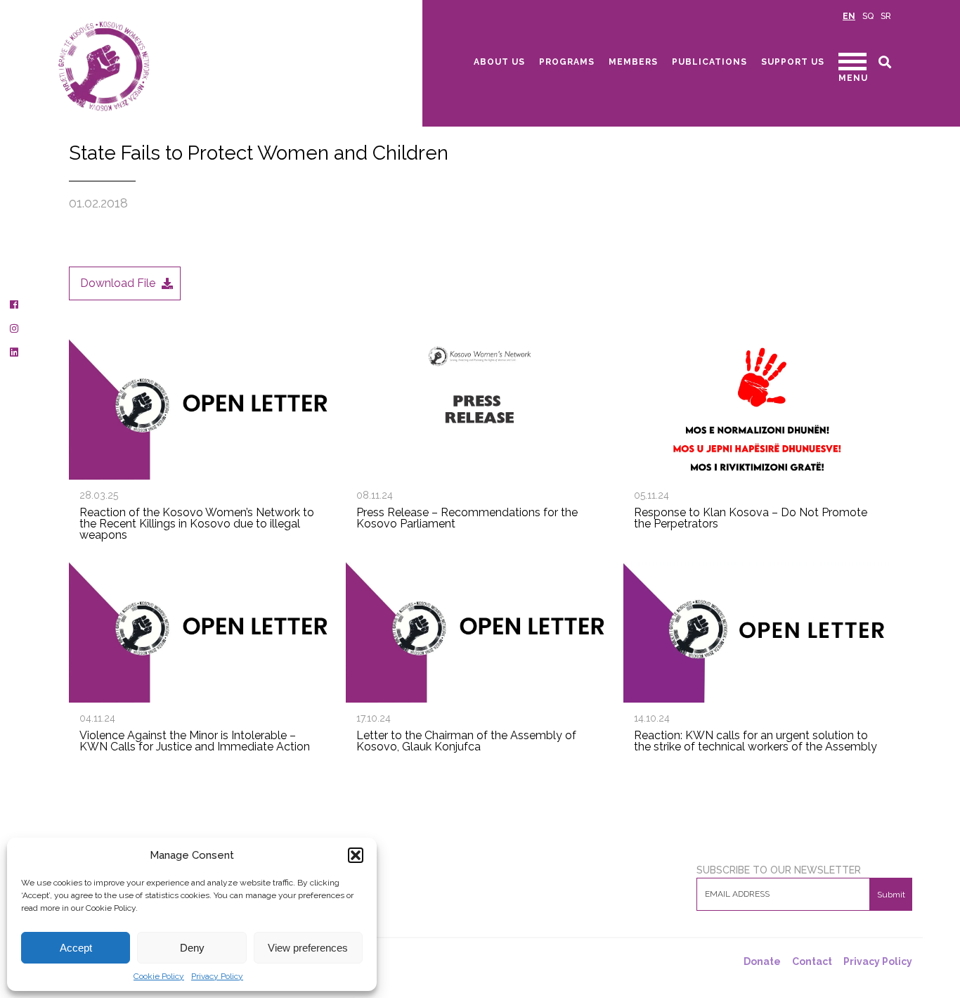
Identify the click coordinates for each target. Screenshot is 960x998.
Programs (567, 62)
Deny (192, 948)
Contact (812, 961)
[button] (356, 855)
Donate (762, 961)
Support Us (792, 62)
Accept (76, 948)
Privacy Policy (217, 976)
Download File (117, 283)
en (849, 16)
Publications (709, 62)
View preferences (308, 948)
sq (868, 16)
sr (886, 16)
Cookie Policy (159, 976)
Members (633, 62)
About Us (499, 62)
